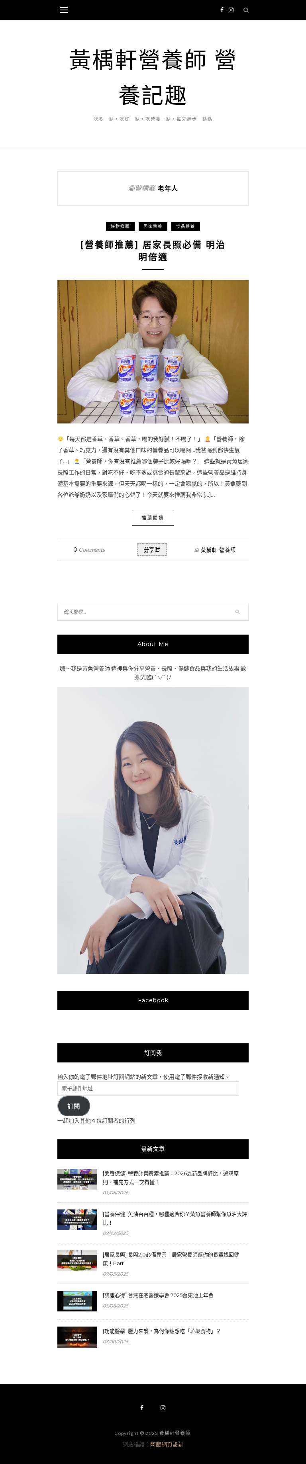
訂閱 (73, 1106)
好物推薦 (120, 226)
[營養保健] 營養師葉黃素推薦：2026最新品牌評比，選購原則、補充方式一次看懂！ (171, 1177)
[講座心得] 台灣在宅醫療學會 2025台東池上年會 (158, 1295)
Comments (89, 549)
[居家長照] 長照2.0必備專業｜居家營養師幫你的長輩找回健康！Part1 (171, 1258)
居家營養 (153, 226)
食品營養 (185, 226)
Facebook (153, 1000)
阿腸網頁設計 (167, 1444)
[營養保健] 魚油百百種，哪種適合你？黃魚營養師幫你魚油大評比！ (175, 1218)
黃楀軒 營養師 (218, 550)
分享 (149, 550)
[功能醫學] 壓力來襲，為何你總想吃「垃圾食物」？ (162, 1331)
